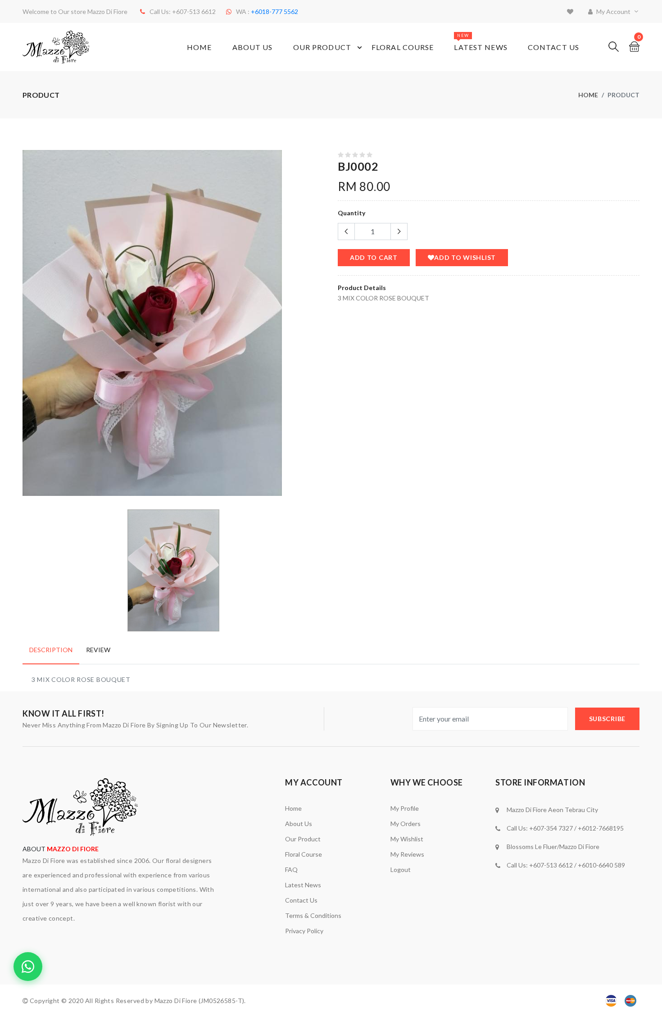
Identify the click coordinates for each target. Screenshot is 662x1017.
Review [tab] (98, 650)
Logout (400, 869)
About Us (252, 47)
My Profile (404, 808)
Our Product (322, 47)
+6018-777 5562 (274, 11)
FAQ (291, 869)
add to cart (374, 257)
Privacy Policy (304, 931)
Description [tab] (51, 650)
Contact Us (553, 47)
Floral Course (403, 47)
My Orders (405, 823)
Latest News (480, 42)
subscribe (607, 718)
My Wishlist (406, 839)
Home (199, 47)
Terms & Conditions (313, 915)
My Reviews (407, 854)
